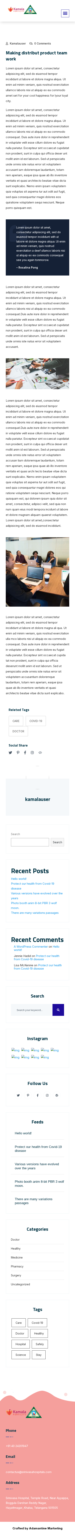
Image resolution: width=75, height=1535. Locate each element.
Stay (39, 1354)
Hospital (21, 1344)
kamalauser (18, 43)
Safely (40, 1344)
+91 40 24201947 (17, 1446)
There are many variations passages (35, 913)
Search (15, 834)
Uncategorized (20, 1284)
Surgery (16, 1275)
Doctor (18, 731)
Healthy (16, 1248)
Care (15, 721)
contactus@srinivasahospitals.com (29, 1472)
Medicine (17, 1257)
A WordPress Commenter (31, 946)
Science (21, 1354)
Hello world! (19, 879)
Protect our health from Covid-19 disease (36, 957)
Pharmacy (17, 1266)
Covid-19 (35, 721)
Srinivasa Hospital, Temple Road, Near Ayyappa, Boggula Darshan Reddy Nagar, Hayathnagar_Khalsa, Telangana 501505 (37, 1503)
